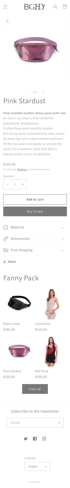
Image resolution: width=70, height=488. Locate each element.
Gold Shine (42, 324)
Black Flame (11, 324)
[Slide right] (43, 92)
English (33, 466)
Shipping (21, 169)
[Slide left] (26, 92)
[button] (5, 6)
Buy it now (35, 211)
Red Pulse (42, 371)
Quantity (8, 176)
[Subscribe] (58, 423)
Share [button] (12, 261)
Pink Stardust (12, 371)
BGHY (38, 482)
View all (35, 389)
